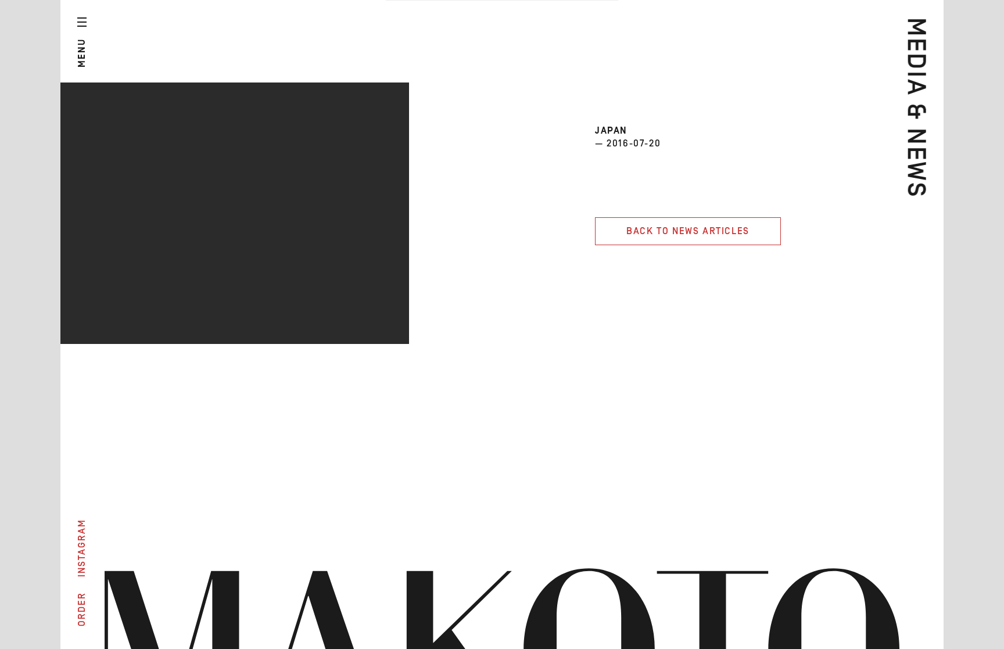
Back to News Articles (688, 231)
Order (82, 609)
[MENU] (81, 22)
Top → (923, 610)
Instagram (82, 548)
